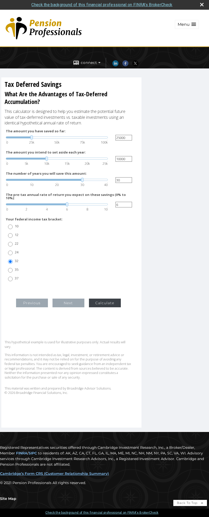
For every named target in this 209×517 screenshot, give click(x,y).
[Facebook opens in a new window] (125, 65)
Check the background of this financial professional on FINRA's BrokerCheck (101, 4)
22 (16, 243)
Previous (32, 303)
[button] (187, 24)
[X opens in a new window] (135, 65)
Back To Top (188, 503)
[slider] (57, 137)
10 (16, 226)
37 (16, 278)
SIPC (33, 453)
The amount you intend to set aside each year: (46, 152)
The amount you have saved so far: (36, 131)
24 (16, 252)
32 (16, 261)
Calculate (104, 303)
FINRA (21, 453)
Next (68, 303)
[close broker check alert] (202, 5)
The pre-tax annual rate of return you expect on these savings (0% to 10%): (66, 196)
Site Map (8, 498)
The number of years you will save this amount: (46, 173)
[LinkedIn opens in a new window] (115, 65)
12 (16, 235)
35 (16, 269)
